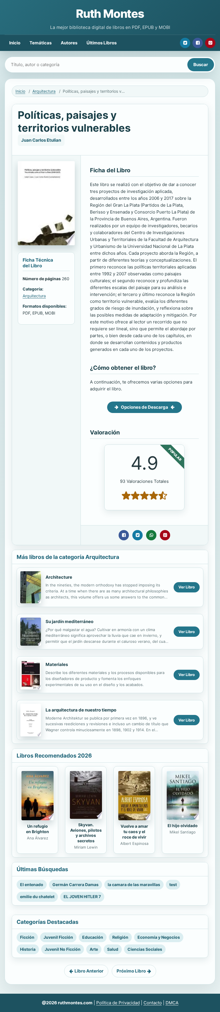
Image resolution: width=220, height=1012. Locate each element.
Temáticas (41, 43)
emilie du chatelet (37, 896)
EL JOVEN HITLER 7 (82, 896)
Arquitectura (44, 91)
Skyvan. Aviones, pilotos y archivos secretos (86, 832)
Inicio (14, 43)
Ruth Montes (110, 14)
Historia (28, 949)
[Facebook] (197, 43)
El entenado (31, 884)
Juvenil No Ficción (62, 949)
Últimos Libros (102, 43)
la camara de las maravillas (134, 884)
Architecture (59, 577)
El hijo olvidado (183, 825)
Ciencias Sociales (144, 949)
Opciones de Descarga (144, 407)
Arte (94, 949)
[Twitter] (185, 43)
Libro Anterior (88, 971)
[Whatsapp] (151, 535)
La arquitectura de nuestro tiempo (81, 710)
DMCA (172, 1002)
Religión (120, 937)
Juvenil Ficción (58, 937)
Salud (112, 949)
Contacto (153, 1002)
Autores (69, 43)
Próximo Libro (131, 971)
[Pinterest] (210, 43)
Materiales (57, 664)
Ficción (27, 937)
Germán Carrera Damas (75, 884)
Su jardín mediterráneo (69, 621)
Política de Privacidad (118, 1002)
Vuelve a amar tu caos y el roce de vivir (134, 831)
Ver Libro (186, 587)
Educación (92, 937)
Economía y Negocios (159, 937)
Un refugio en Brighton (37, 829)
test (173, 884)
